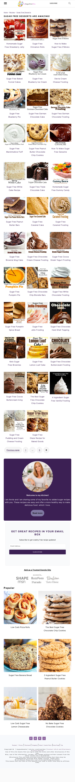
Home (6, 12)
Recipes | (14, 745)
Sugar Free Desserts (24, 12)
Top (62, 745)
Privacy (21, 745)
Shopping (34, 745)
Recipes (12, 12)
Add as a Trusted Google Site (37, 570)
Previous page (13, 450)
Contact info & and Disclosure (59, 749)
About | (41, 745)
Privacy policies (37, 750)
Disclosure (28, 745)
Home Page (56, 745)
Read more (38, 513)
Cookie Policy (48, 745)
